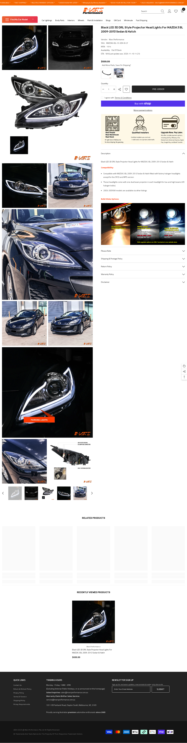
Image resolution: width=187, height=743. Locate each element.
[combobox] (150, 11)
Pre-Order (158, 89)
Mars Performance (116, 39)
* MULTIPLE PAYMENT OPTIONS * (43, 2)
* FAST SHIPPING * (20, 2)
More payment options (143, 110)
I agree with (109, 97)
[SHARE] (120, 89)
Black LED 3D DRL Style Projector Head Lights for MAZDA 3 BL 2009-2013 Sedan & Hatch (92, 651)
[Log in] (169, 11)
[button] (3, 493)
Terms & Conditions (123, 98)
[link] (18, 576)
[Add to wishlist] (126, 89)
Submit (160, 689)
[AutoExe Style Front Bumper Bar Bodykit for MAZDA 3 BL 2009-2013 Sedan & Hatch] (119, 73)
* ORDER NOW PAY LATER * (68, 2)
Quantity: (104, 83)
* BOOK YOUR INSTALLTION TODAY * (123, 2)
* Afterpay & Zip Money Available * (94, 2)
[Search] (152, 11)
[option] (15, 493)
